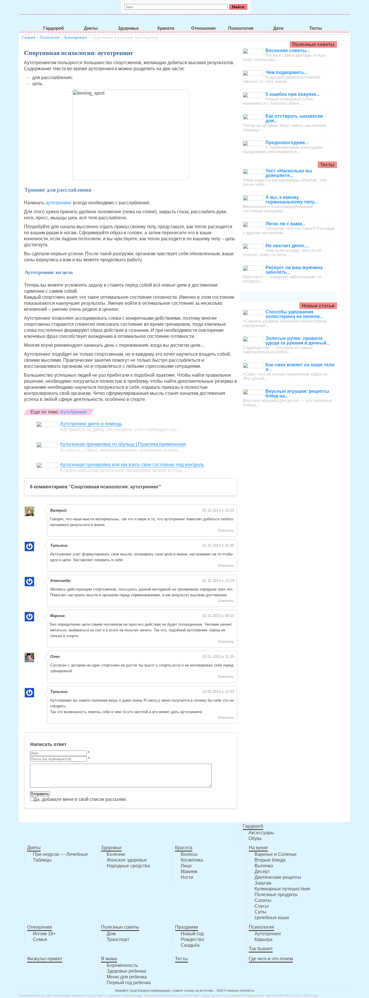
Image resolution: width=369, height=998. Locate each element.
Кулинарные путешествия (282, 888)
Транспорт (118, 939)
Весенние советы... (288, 50)
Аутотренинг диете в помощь (91, 423)
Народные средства (128, 865)
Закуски (263, 883)
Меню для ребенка (127, 976)
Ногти (187, 877)
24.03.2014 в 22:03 (218, 692)
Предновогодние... (287, 142)
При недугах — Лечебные (60, 854)
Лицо (186, 865)
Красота (165, 28)
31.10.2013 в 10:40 (218, 545)
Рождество (192, 939)
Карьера (263, 939)
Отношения (203, 28)
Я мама (109, 958)
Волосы (189, 854)
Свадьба (190, 945)
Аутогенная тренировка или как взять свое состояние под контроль (132, 464)
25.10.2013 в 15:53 (218, 510)
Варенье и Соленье (276, 854)
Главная (28, 37)
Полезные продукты (276, 894)
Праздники (186, 927)
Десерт (262, 871)
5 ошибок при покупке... (293, 94)
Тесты (315, 28)
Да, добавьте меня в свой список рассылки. (80, 799)
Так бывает (261, 948)
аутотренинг (59, 202)
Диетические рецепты (278, 877)
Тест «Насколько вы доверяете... (289, 173)
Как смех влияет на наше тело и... (300, 367)
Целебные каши (272, 917)
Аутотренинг (75, 37)
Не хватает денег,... (287, 245)
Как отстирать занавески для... (294, 118)
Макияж (189, 871)
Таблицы (42, 860)
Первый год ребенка (129, 982)
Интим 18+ (44, 933)
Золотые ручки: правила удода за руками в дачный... (298, 340)
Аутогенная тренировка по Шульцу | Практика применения (123, 444)
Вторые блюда (270, 860)
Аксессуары (261, 832)
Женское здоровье (127, 860)
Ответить (226, 530)
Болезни (116, 854)
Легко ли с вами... (286, 223)
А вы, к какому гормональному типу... (292, 199)
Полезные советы (120, 927)
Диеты (91, 28)
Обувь (255, 838)
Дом (111, 933)
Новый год (192, 933)
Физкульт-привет (44, 958)
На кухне (258, 847)
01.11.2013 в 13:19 (218, 580)
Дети (278, 28)
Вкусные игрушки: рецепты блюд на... (297, 393)
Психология (240, 28)
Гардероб (53, 28)
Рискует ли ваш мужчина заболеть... (294, 270)
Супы (260, 911)
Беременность (122, 965)
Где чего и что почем (271, 958)
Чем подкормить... (287, 72)
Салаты (263, 900)
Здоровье (128, 28)
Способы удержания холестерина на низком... (294, 314)
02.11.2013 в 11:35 (218, 656)
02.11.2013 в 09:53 (218, 616)
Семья (40, 939)
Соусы (262, 906)
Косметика (192, 860)
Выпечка (264, 865)
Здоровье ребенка (126, 971)
